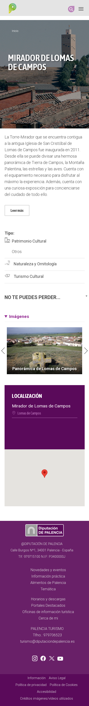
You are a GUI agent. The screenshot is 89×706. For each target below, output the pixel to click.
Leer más (17, 210)
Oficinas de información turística (48, 612)
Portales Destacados (48, 605)
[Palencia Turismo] (11, 9)
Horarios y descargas (48, 599)
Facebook (44, 657)
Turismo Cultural (29, 276)
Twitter (52, 657)
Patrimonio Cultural (29, 241)
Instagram (35, 657)
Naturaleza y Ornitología (35, 263)
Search (71, 9)
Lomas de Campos (29, 413)
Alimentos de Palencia (48, 583)
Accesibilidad (46, 692)
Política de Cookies (64, 685)
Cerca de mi (48, 618)
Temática (48, 589)
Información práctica (48, 576)
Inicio (15, 31)
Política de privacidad (31, 685)
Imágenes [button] (19, 316)
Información (37, 678)
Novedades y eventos (48, 570)
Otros (17, 251)
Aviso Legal (57, 678)
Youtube (59, 657)
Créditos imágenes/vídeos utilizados (46, 699)
